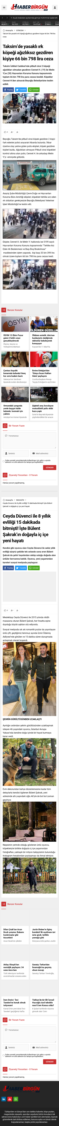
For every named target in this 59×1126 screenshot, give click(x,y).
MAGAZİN (20, 500)
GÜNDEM (19, 30)
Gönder (35, 89)
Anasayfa (9, 30)
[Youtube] (9, 1099)
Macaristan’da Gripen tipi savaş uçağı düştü (30, 18)
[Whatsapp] (15, 1099)
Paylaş (10, 89)
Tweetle (22, 89)
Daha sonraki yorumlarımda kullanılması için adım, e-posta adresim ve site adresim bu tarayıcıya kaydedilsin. (27, 461)
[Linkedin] (3, 1099)
